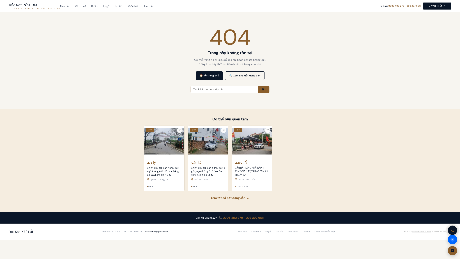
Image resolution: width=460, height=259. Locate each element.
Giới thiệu (133, 6)
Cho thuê (80, 6)
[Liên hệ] (452, 250)
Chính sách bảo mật (324, 231)
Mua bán (65, 6)
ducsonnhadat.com (421, 231)
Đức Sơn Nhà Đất (21, 232)
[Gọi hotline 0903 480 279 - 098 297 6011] (452, 230)
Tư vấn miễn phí (437, 6)
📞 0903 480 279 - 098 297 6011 (241, 218)
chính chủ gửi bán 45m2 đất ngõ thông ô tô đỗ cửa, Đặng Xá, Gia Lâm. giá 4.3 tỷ (163, 171)
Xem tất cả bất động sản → (230, 198)
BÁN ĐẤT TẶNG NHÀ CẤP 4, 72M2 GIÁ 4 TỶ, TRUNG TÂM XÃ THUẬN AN (251, 171)
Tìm (264, 89)
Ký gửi (106, 6)
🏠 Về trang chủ (209, 75)
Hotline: (400, 5)
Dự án (94, 6)
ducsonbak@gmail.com (157, 231)
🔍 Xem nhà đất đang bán (244, 75)
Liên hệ (148, 6)
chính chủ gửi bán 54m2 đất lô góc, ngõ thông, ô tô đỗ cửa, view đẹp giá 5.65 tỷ (208, 171)
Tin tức (119, 6)
